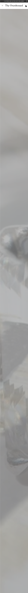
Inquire (5, 311)
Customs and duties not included (14, 1)
